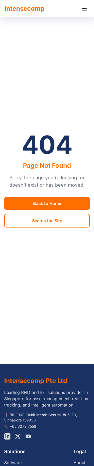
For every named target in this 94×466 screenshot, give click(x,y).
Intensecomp (24, 8)
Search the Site (47, 220)
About (79, 462)
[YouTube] (28, 436)
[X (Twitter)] (18, 436)
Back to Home (47, 203)
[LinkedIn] (7, 436)
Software (13, 462)
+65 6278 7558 (23, 426)
